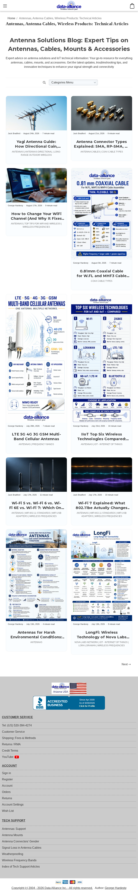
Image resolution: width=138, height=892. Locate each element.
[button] (44, 82)
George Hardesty (115, 887)
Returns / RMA (11, 744)
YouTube (8, 756)
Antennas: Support (14, 828)
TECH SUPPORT (14, 820)
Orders (6, 791)
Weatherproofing (12, 854)
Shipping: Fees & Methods (19, 738)
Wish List (8, 810)
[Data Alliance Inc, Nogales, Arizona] (69, 703)
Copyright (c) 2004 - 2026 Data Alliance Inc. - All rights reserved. (52, 887)
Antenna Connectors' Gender (20, 841)
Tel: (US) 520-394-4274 (17, 725)
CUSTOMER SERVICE (17, 717)
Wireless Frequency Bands (19, 860)
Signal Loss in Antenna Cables (21, 847)
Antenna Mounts (12, 835)
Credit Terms (10, 750)
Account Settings (13, 804)
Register (7, 779)
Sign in (6, 773)
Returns (7, 798)
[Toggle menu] (5, 6)
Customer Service (13, 731)
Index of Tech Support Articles (21, 866)
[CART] (132, 6)
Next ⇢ (126, 664)
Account (7, 785)
